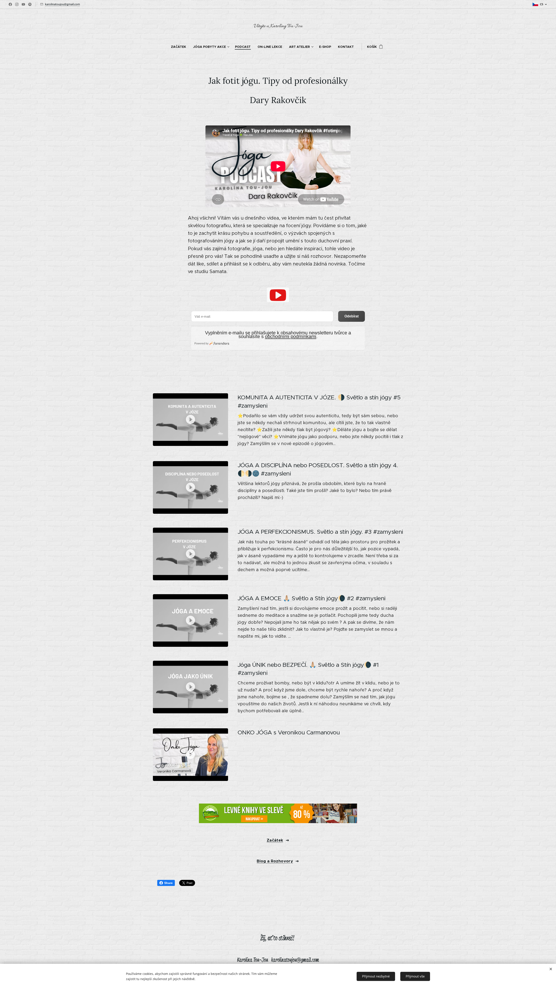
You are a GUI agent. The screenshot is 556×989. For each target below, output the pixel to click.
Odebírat (351, 316)
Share (168, 883)
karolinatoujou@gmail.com (62, 4)
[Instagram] (17, 4)
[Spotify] (30, 4)
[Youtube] (23, 4)
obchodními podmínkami (290, 336)
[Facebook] (10, 4)
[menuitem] (180, 46)
